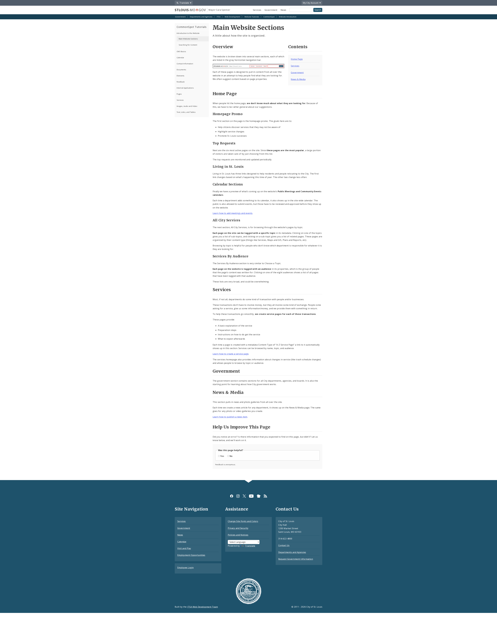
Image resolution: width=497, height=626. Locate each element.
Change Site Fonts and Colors (243, 521)
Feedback (181, 82)
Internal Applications (185, 88)
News (283, 10)
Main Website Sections (188, 39)
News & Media (298, 79)
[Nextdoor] (259, 496)
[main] (248, 247)
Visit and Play (184, 548)
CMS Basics (181, 51)
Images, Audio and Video (187, 106)
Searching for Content (188, 45)
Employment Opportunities (191, 555)
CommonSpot (269, 17)
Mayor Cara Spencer (219, 9)
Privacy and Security (238, 528)
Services (257, 10)
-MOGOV (190, 10)
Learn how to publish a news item (230, 416)
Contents (297, 46)
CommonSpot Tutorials (191, 27)
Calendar (180, 57)
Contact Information (185, 63)
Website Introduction (288, 17)
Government (271, 10)
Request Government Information (295, 559)
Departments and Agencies (201, 17)
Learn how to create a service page (231, 353)
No (231, 456)
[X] (244, 496)
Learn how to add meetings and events (233, 213)
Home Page (297, 59)
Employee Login (185, 567)
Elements (180, 76)
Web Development (232, 17)
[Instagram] (238, 496)
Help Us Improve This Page (241, 427)
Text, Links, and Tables (186, 112)
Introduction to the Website (188, 33)
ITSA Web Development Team (202, 606)
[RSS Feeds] (265, 496)
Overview (223, 46)
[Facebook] (231, 496)
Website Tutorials (251, 17)
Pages (179, 94)
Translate (250, 545)
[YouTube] (251, 496)
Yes (222, 456)
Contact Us (284, 545)
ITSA (218, 17)
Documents (181, 69)
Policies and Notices (238, 534)
